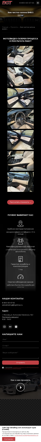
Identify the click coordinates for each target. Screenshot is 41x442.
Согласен (8, 439)
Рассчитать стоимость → (20, 202)
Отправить (20, 363)
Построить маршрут (10, 317)
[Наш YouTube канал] (4, 326)
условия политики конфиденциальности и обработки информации (21, 368)
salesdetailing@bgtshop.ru (12, 305)
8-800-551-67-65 (26, 3)
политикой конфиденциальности (26, 435)
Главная (5, 27)
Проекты (14, 27)
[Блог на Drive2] (10, 326)
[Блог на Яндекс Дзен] (16, 326)
